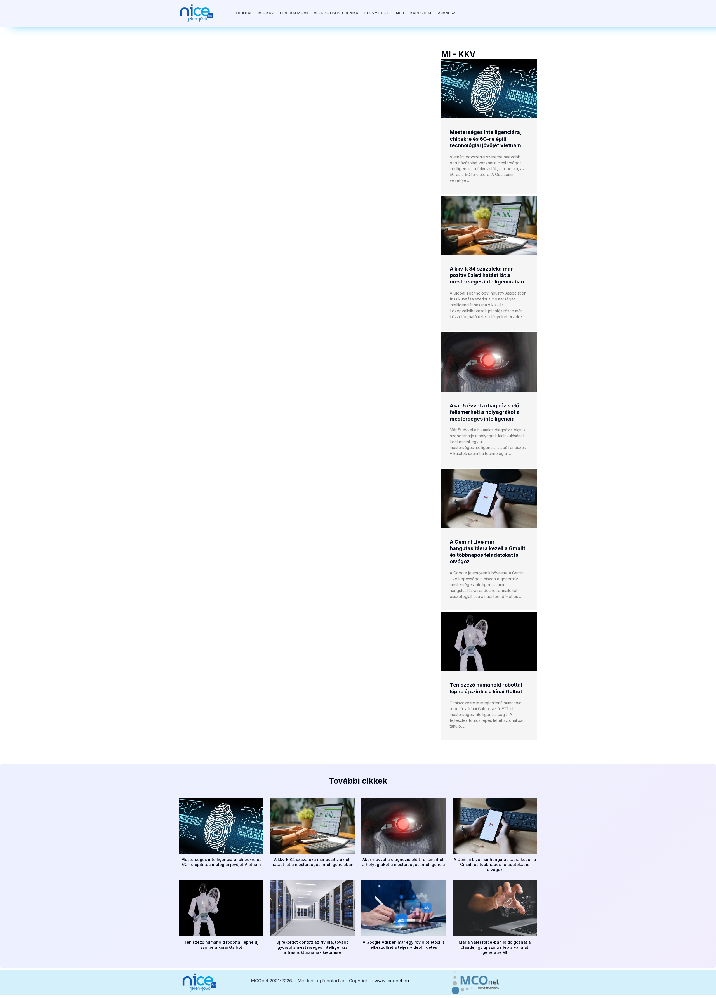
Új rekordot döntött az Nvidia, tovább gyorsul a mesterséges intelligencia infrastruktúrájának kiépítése (312, 947)
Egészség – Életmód (384, 13)
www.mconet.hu (392, 980)
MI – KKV (266, 13)
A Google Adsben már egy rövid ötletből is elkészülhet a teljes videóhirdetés (404, 945)
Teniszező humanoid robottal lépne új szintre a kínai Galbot (221, 945)
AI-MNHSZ (446, 13)
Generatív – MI (294, 13)
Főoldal (244, 13)
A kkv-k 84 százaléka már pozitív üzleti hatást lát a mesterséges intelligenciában (487, 275)
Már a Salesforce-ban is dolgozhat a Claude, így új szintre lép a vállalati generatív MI (495, 947)
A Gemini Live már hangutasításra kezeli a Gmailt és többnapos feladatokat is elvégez (495, 864)
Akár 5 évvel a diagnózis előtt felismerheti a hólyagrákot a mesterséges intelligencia (486, 412)
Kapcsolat (421, 13)
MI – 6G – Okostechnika (336, 13)
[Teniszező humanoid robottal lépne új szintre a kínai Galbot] (489, 641)
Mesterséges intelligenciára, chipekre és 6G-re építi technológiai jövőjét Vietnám (485, 138)
